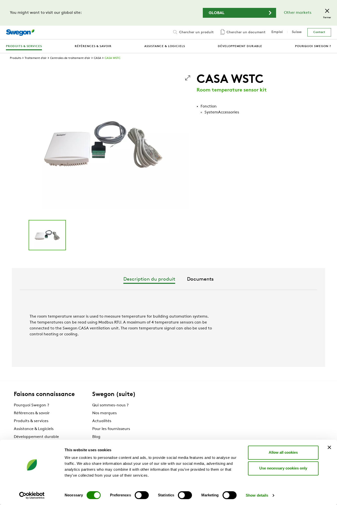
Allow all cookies (283, 452)
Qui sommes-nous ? (110, 405)
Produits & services (31, 421)
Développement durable (36, 437)
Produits (15, 58)
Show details (257, 495)
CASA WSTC (112, 58)
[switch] (142, 495)
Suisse (296, 32)
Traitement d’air (36, 58)
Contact (319, 32)
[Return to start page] (20, 32)
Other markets (297, 13)
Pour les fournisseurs (111, 429)
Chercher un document (245, 32)
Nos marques (104, 413)
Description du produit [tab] (149, 279)
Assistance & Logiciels (34, 429)
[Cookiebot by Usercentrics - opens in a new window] (32, 495)
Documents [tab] (200, 279)
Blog (96, 437)
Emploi (277, 32)
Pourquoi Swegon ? (31, 405)
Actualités (101, 421)
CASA (97, 58)
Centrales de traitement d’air (70, 58)
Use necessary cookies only (283, 468)
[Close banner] (329, 447)
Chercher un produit (196, 32)
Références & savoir (32, 413)
